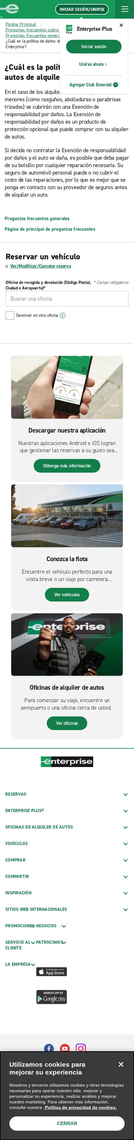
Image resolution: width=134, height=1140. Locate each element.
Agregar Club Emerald (90, 85)
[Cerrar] (121, 1064)
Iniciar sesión (94, 46)
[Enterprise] (9, 9)
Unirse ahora (91, 64)
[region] (67, 1095)
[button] (124, 9)
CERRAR (67, 1123)
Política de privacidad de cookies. (80, 1107)
